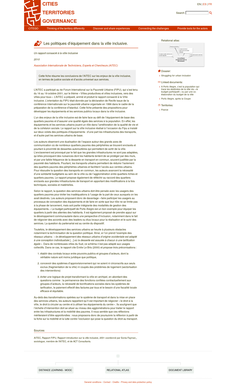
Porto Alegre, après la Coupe (176, 98)
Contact (106, 381)
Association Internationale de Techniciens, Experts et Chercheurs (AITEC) (76, 65)
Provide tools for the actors (192, 28)
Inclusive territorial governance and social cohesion (184, 50)
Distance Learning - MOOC (55, 370)
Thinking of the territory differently (66, 28)
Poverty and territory (174, 46)
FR (210, 4)
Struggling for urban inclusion (176, 75)
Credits (116, 381)
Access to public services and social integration (165, 54)
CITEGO (33, 28)
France (164, 109)
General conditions (92, 381)
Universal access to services (196, 55)
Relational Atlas (118, 370)
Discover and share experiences (111, 28)
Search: (180, 13)
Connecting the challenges (153, 28)
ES (204, 4)
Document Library (180, 370)
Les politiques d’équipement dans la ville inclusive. (181, 59)
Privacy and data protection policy (136, 381)
